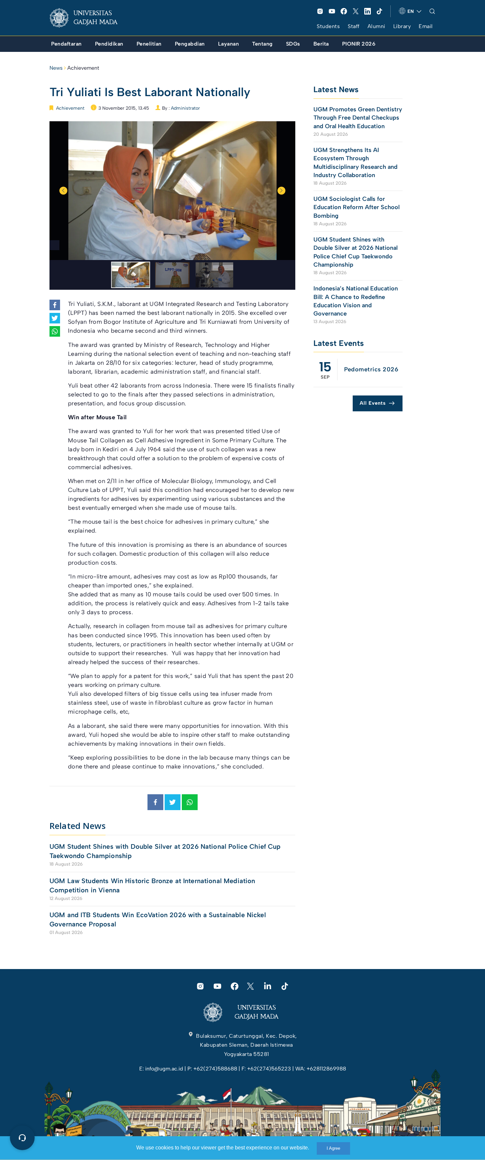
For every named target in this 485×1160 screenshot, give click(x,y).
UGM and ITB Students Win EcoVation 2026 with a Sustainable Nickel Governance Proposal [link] (157, 919)
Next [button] (281, 191)
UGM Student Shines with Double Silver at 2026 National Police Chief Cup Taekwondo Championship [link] (165, 851)
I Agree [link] (333, 1148)
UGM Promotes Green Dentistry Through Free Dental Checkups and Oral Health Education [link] (357, 118)
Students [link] (328, 26)
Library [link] (402, 26)
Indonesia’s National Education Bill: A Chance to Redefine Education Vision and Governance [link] (355, 301)
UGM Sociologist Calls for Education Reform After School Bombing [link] (356, 207)
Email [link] (426, 26)
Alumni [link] (376, 26)
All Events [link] (373, 403)
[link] (88, 18)
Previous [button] (63, 191)
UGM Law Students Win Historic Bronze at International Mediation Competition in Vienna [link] (152, 885)
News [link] (56, 68)
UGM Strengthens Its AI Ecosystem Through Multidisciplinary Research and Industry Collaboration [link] (355, 162)
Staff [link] (354, 26)
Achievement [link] (83, 68)
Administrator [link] (185, 108)
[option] (172, 190)
